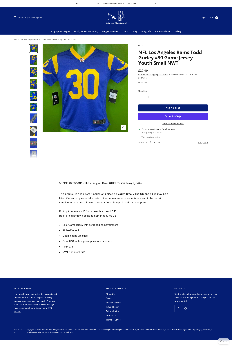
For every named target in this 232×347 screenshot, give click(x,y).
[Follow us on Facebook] (178, 308)
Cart (213, 17)
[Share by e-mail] (159, 142)
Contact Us (111, 315)
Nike (140, 45)
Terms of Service (113, 319)
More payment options (173, 123)
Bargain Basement (110, 31)
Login (203, 17)
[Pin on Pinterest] (150, 142)
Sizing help (203, 142)
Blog (135, 31)
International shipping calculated (153, 74)
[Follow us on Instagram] (185, 308)
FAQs (126, 31)
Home (16, 39)
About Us (110, 294)
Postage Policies (113, 302)
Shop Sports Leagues (60, 31)
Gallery (178, 31)
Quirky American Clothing (86, 31)
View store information (151, 137)
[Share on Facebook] (146, 142)
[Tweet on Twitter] (154, 142)
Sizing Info (146, 31)
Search (109, 298)
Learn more (131, 3)
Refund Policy (112, 306)
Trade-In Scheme (162, 31)
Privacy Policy (112, 311)
